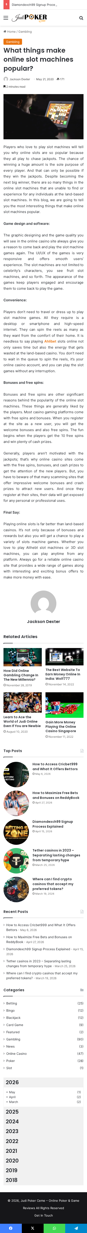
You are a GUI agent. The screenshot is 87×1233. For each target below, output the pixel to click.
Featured (12, 1032)
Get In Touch (43, 1215)
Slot (9, 1068)
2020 (12, 1160)
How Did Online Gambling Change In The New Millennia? (20, 675)
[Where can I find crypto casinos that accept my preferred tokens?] (16, 889)
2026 (12, 1082)
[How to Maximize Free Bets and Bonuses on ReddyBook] (16, 803)
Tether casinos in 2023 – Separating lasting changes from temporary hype (56, 855)
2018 (12, 1180)
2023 (12, 1131)
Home (11, 31)
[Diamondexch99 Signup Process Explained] (16, 832)
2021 (11, 1151)
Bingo (10, 1010)
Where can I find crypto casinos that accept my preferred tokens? (52, 884)
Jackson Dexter (20, 79)
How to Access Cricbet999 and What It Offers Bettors (55, 766)
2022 (12, 1141)
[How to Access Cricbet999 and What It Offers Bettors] (16, 774)
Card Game (14, 1025)
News (10, 1046)
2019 (11, 1170)
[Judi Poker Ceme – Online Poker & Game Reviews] (30, 17)
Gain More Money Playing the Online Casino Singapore (60, 726)
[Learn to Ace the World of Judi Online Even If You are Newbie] (22, 702)
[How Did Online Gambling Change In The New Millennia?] (22, 657)
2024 (12, 1121)
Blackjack (13, 1018)
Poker (10, 1061)
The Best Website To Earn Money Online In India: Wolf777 (62, 674)
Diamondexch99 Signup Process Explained (42, 4)
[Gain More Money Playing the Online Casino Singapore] (64, 705)
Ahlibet (50, 341)
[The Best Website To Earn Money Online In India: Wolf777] (64, 656)
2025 (12, 1111)
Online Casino (16, 1053)
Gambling (25, 31)
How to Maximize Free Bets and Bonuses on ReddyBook (55, 795)
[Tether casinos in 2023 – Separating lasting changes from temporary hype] (16, 861)
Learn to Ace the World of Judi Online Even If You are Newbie (22, 721)
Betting (11, 1003)
